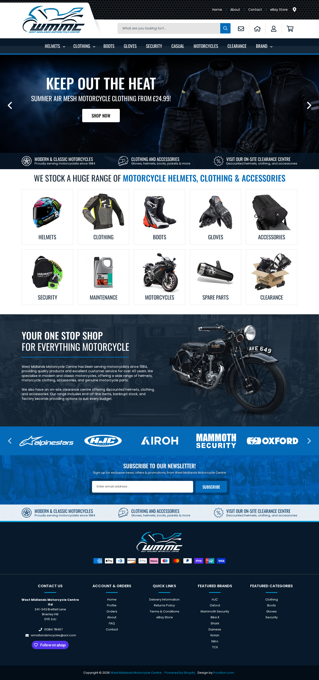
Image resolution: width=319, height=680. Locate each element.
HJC (215, 600)
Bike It (215, 617)
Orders (111, 611)
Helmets (47, 237)
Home (217, 9)
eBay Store (279, 9)
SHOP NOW (101, 115)
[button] (290, 28)
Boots (159, 237)
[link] (58, 161)
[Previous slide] (10, 105)
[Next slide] (309, 105)
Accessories (271, 237)
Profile (112, 605)
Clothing (103, 237)
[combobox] (174, 28)
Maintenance (103, 297)
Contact (255, 9)
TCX (215, 647)
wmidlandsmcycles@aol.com (53, 635)
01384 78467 (53, 629)
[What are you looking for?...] (225, 28)
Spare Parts (215, 297)
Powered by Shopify (180, 672)
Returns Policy (164, 605)
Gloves (215, 237)
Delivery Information (164, 600)
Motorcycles (159, 297)
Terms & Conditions (164, 611)
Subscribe (211, 487)
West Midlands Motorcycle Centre (136, 672)
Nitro (214, 641)
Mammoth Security (215, 611)
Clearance (271, 297)
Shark (215, 623)
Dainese (215, 629)
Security (47, 297)
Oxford (215, 605)
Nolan (214, 635)
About (235, 9)
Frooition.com (223, 672)
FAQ (112, 623)
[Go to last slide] (10, 441)
